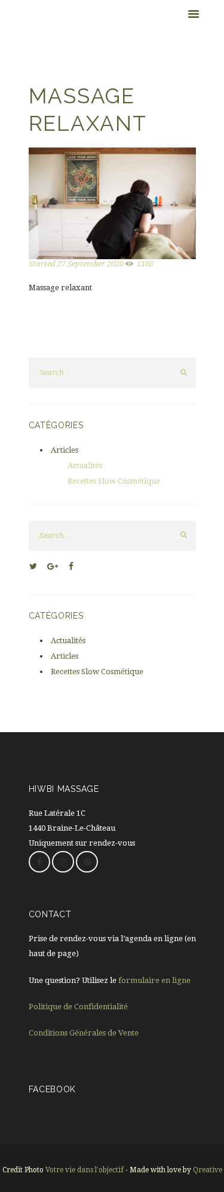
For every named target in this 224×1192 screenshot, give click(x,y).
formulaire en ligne (154, 980)
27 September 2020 (90, 263)
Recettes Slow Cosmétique (113, 481)
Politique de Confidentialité (78, 1006)
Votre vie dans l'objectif (84, 1170)
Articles (64, 450)
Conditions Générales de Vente (84, 1032)
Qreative (207, 1170)
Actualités (84, 465)
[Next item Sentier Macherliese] (154, 203)
